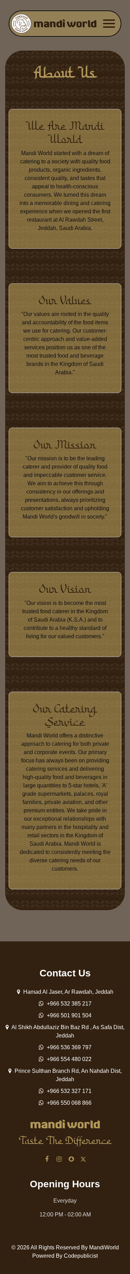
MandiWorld (104, 1247)
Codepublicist (81, 1256)
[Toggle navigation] (109, 23)
